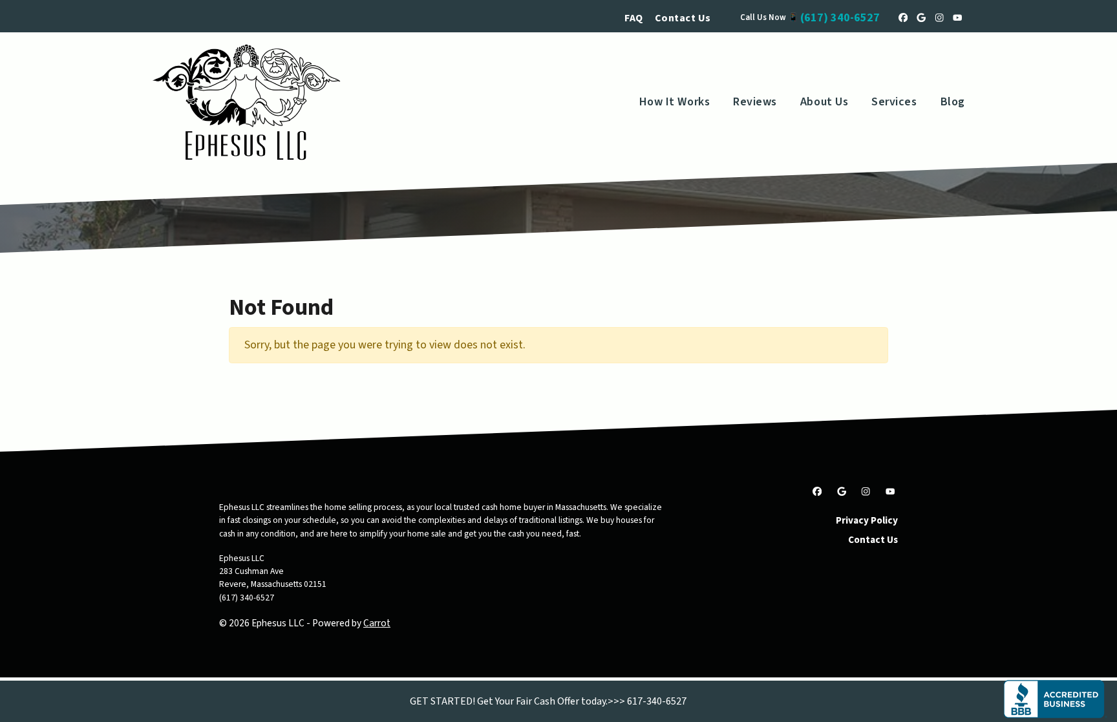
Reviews (755, 102)
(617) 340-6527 (840, 18)
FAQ (633, 18)
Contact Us (683, 18)
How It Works (674, 102)
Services (894, 102)
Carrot (376, 623)
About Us (824, 102)
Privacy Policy (867, 520)
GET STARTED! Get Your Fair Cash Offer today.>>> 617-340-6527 (548, 701)
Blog (953, 102)
